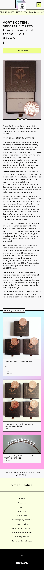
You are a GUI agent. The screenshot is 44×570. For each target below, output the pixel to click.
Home (22, 499)
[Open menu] (4, 5)
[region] (22, 12)
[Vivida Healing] (22, 7)
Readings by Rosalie (22, 520)
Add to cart (22, 51)
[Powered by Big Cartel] (22, 562)
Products (22, 503)
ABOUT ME (22, 516)
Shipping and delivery (22, 528)
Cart (22, 507)
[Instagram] (22, 555)
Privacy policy (22, 537)
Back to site (22, 524)
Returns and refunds (22, 532)
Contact (22, 511)
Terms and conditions (22, 541)
